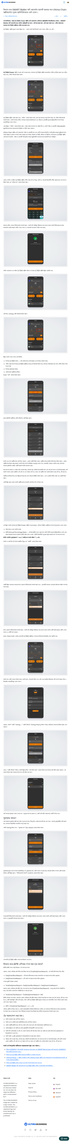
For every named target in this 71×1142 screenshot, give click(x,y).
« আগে (56, 16)
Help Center (32, 1083)
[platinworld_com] (46, 1130)
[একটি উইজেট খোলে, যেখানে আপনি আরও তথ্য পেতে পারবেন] (64, 1138)
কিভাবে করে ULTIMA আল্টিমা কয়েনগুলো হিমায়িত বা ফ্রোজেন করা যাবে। (23, 1055)
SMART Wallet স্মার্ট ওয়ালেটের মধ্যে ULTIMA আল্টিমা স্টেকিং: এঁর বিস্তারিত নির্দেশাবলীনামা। (30, 1066)
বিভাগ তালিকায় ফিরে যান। (11, 16)
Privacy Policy (32, 1092)
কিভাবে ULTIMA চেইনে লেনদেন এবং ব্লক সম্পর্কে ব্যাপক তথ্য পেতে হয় (24, 1063)
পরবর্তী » (66, 16)
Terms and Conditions (35, 1096)
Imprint (30, 1088)
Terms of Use (32, 1100)
